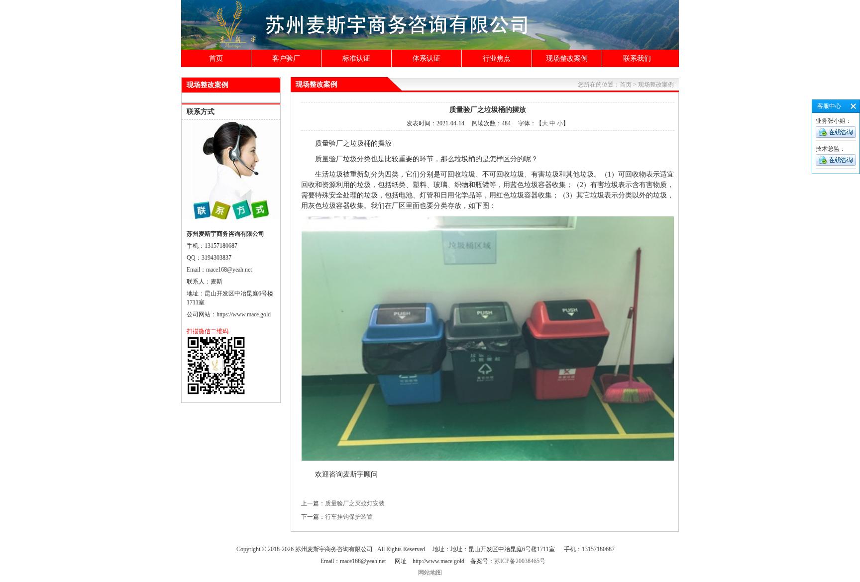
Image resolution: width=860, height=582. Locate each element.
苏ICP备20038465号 (519, 561)
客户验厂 (286, 58)
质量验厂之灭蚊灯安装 (355, 503)
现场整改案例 (567, 58)
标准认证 (356, 58)
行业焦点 (497, 58)
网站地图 (430, 572)
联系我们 (637, 58)
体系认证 (426, 58)
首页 (216, 58)
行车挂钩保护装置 (349, 516)
